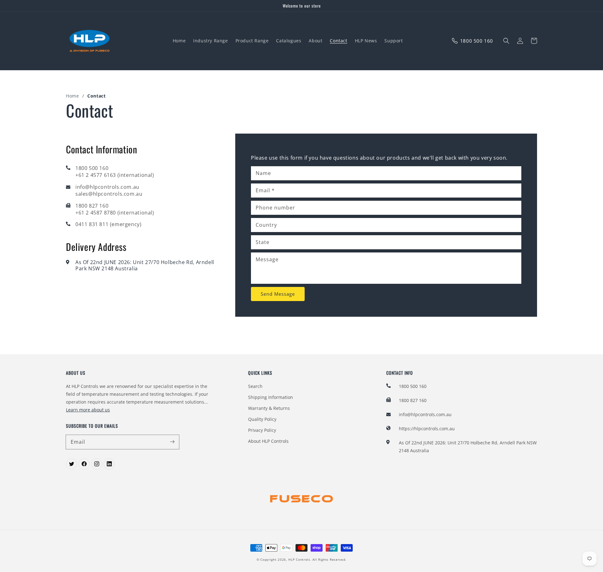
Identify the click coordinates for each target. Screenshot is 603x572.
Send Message (278, 294)
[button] (506, 41)
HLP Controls (299, 559)
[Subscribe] (172, 442)
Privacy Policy (262, 430)
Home (72, 96)
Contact (96, 96)
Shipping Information (270, 397)
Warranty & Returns (269, 408)
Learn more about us (88, 410)
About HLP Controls (268, 441)
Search (255, 386)
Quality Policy (262, 419)
